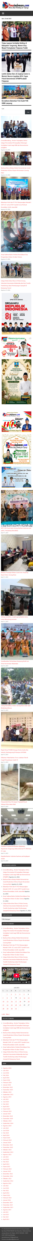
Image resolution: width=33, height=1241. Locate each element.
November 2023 (8, 1147)
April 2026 (6, 1077)
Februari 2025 (7, 1111)
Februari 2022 (7, 1197)
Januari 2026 (7, 1085)
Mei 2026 (6, 1075)
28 (3, 1008)
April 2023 (6, 1164)
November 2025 (8, 1089)
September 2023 (8, 1152)
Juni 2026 (6, 1073)
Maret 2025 (6, 1109)
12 (24, 998)
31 (16, 1008)
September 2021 (8, 1207)
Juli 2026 (6, 1070)
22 (7, 1005)
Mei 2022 (6, 1190)
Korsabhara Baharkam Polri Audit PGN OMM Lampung (15, 102)
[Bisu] (26, 982)
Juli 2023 (6, 1157)
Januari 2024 (7, 1142)
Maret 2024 (6, 1137)
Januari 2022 (7, 1200)
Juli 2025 (6, 1099)
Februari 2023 (7, 1169)
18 (20, 1001)
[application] (16, 975)
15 (7, 1001)
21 (3, 1005)
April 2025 (6, 1106)
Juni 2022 (6, 1188)
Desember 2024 (8, 1116)
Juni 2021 (6, 1214)
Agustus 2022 (7, 1183)
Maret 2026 (6, 1080)
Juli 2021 (6, 1212)
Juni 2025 (6, 1101)
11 (20, 998)
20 (28, 1001)
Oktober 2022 (7, 1178)
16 (12, 1001)
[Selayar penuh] (29, 982)
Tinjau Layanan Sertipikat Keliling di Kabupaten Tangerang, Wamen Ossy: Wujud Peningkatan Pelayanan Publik (15, 45)
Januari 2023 (7, 1171)
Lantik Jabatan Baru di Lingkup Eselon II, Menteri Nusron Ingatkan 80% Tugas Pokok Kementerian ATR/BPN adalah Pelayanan (16, 77)
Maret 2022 (6, 1195)
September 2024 (8, 1123)
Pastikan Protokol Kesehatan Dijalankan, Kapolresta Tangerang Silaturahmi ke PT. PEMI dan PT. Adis (16, 848)
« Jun (3, 1014)
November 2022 (8, 1176)
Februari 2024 (7, 1140)
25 (20, 1005)
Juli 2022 (6, 1185)
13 (28, 998)
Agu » (7, 1014)
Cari (3, 108)
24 (16, 1005)
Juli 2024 (6, 1128)
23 (12, 1005)
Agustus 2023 (7, 1154)
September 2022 (8, 1181)
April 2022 (6, 1193)
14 (3, 1001)
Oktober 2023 (7, 1149)
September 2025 (8, 1094)
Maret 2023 (6, 1166)
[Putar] (4, 982)
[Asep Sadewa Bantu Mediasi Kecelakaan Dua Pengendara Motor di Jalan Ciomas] (16, 231)
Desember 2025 (8, 1087)
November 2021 (8, 1205)
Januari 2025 (7, 1113)
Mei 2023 (6, 1161)
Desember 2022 (8, 1173)
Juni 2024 (6, 1130)
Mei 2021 (6, 1217)
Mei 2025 (6, 1104)
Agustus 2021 (7, 1209)
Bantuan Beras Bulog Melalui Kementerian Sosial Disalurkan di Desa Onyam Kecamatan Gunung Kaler (15, 170)
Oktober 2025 (7, 1092)
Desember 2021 (8, 1202)
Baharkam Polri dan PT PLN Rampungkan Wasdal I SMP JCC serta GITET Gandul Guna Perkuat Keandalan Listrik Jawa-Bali (16, 204)
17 (16, 1001)
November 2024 (8, 1118)
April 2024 (6, 1135)
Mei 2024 (6, 1133)
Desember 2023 (8, 1145)
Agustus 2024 (7, 1125)
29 (7, 1008)
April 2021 (6, 1219)
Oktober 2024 (7, 1121)
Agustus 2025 (7, 1097)
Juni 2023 (6, 1159)
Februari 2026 (7, 1082)
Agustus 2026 (7, 1068)
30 (12, 1008)
